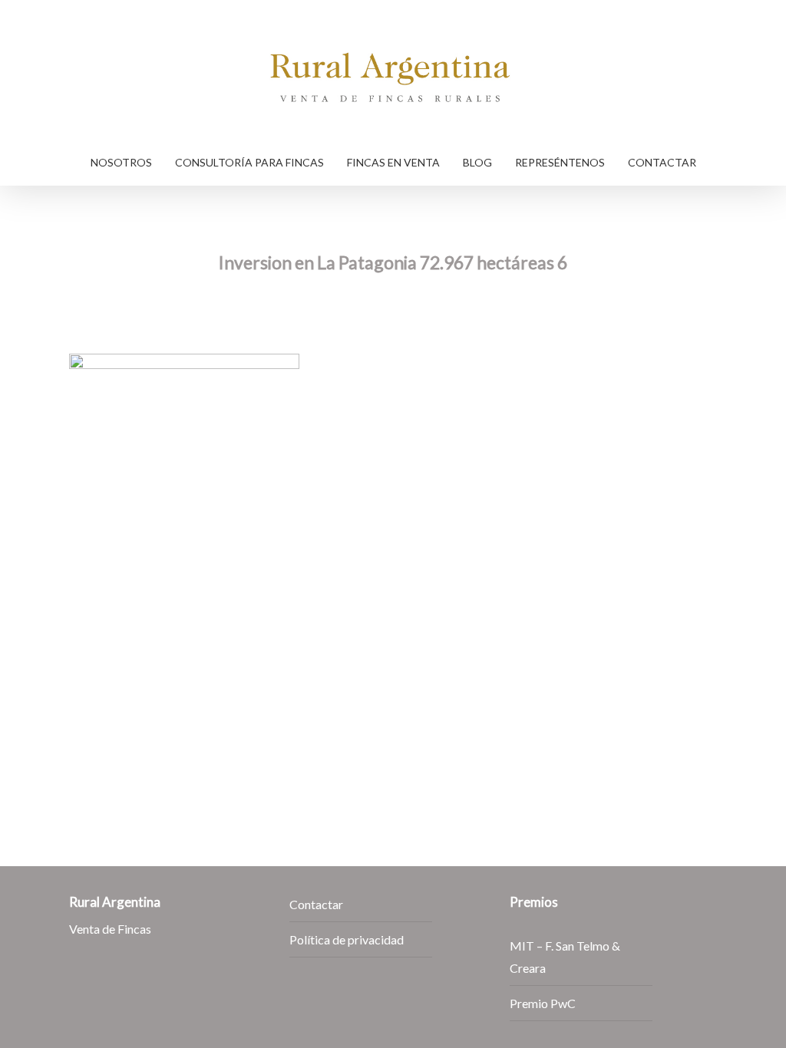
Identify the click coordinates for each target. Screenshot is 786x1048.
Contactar (316, 904)
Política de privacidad (346, 939)
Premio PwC (543, 1003)
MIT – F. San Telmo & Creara (565, 956)
